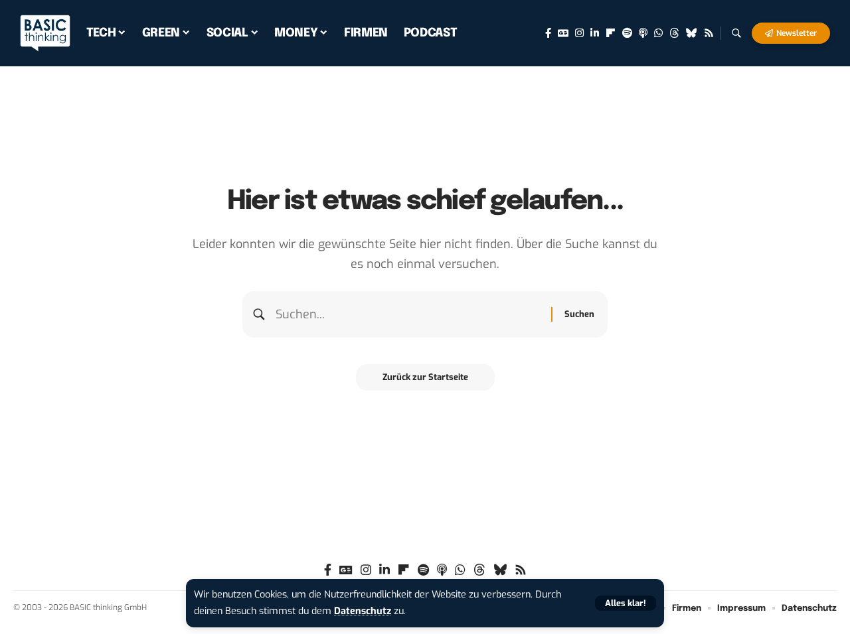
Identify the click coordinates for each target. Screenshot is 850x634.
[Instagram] (579, 33)
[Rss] (709, 33)
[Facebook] (548, 33)
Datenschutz (362, 611)
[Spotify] (627, 33)
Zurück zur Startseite (425, 377)
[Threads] (674, 33)
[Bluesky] (692, 33)
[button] (625, 603)
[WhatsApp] (658, 33)
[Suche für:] (408, 314)
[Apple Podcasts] (643, 33)
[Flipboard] (610, 33)
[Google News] (563, 33)
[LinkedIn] (594, 33)
